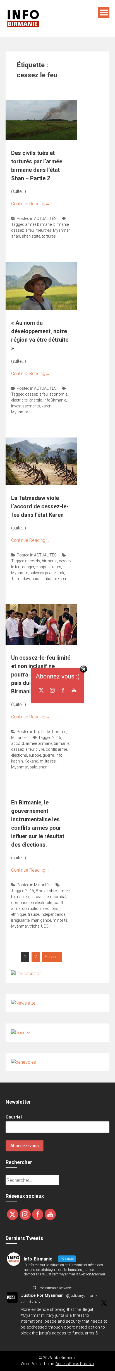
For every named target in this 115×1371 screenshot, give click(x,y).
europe (35, 755)
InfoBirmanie (55, 400)
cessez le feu (22, 230)
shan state (31, 236)
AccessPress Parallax (75, 1363)
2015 (56, 737)
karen (46, 406)
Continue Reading (30, 203)
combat (59, 896)
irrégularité (20, 920)
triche (34, 926)
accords (32, 561)
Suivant (52, 956)
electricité (19, 400)
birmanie (61, 224)
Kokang (31, 761)
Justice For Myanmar (42, 1295)
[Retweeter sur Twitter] (34, 1288)
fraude (33, 914)
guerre (48, 755)
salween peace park (47, 573)
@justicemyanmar (79, 1296)
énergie (35, 400)
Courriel (14, 1117)
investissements (25, 406)
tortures (49, 236)
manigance (41, 920)
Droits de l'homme (50, 731)
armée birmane (38, 224)
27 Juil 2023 (30, 1302)
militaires (48, 761)
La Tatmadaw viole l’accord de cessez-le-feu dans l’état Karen (40, 506)
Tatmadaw (20, 578)
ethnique (18, 914)
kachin (17, 761)
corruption (31, 908)
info (59, 755)
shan (15, 236)
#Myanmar (30, 1315)
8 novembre (46, 891)
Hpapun (43, 567)
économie (58, 394)
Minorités (19, 737)
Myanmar (61, 230)
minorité (60, 920)
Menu (103, 12)
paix (33, 767)
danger (28, 567)
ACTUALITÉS (45, 218)
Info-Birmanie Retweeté (55, 1288)
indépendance (53, 914)
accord (17, 743)
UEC (44, 926)
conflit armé (56, 749)
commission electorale (31, 902)
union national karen (49, 578)
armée (64, 891)
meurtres (43, 230)
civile (39, 749)
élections (19, 755)
